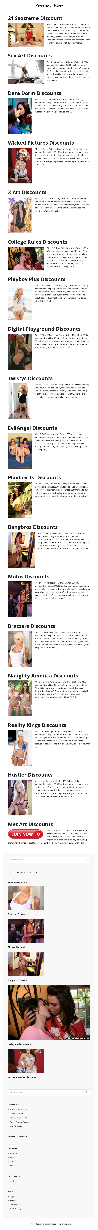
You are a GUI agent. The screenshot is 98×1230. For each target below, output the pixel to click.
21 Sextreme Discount (35, 18)
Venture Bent (49, 6)
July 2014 (13, 1153)
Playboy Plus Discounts (36, 279)
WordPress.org (15, 1209)
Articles (12, 1181)
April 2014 (13, 1166)
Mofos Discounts (28, 576)
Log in (12, 1196)
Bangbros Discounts (33, 526)
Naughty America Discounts (43, 675)
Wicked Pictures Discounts (41, 142)
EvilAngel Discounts (32, 427)
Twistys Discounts (30, 378)
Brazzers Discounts (31, 626)
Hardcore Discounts (28, 872)
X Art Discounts (27, 192)
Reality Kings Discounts (37, 725)
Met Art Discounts (30, 824)
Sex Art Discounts (30, 55)
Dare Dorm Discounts (34, 93)
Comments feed (16, 1205)
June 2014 (13, 1157)
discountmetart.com (62, 1224)
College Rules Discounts (37, 241)
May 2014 (13, 1161)
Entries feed (14, 1200)
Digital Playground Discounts (44, 328)
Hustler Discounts (30, 774)
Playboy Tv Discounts (34, 477)
